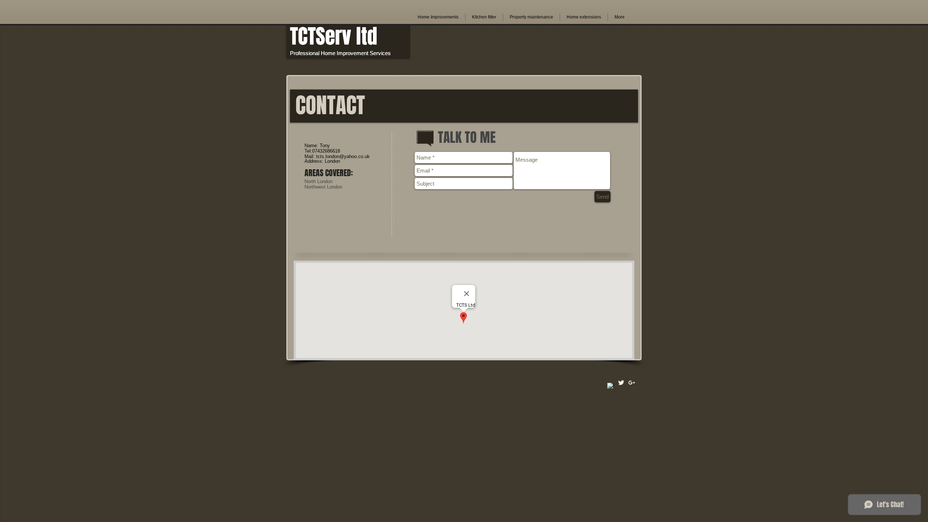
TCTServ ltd (333, 36)
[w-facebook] (610, 386)
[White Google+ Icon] (631, 382)
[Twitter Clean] (621, 382)
